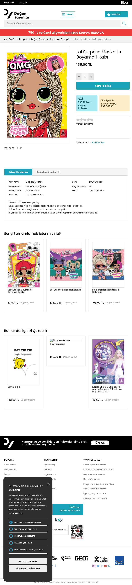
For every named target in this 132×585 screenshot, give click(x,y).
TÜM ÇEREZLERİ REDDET (28, 568)
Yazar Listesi (10, 469)
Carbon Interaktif (89, 582)
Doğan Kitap (49, 464)
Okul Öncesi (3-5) (36, 186)
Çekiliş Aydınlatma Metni (95, 498)
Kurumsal (9, 2)
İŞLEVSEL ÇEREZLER (23, 543)
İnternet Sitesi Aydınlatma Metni (98, 469)
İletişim (23, 2)
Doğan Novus (50, 474)
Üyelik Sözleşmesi (92, 479)
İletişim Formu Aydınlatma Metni (98, 484)
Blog (124, 2)
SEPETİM (117, 14)
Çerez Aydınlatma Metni (95, 464)
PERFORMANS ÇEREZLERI (25, 529)
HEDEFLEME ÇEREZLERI (24, 536)
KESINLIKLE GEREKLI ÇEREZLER (27, 522)
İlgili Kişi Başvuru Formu (94, 493)
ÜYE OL (100, 443)
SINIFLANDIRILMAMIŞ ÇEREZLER (28, 550)
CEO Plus (48, 469)
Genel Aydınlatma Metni (95, 488)
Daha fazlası (16, 513)
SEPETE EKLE (103, 86)
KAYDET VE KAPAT (28, 561)
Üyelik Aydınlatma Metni (95, 474)
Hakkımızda (10, 464)
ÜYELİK (95, 14)
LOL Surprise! (96, 181)
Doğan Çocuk (34, 182)
